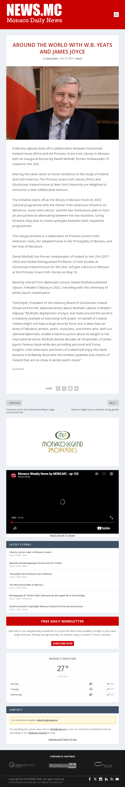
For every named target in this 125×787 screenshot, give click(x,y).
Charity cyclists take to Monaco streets (30, 552)
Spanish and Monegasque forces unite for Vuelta (35, 563)
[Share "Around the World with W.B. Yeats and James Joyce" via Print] (76, 388)
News (24, 555)
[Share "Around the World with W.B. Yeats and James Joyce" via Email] (70, 388)
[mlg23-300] (62, 464)
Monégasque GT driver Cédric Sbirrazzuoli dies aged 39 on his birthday (47, 595)
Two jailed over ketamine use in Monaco (30, 573)
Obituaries (27, 598)
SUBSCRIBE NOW (62, 643)
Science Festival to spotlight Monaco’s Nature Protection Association (46, 606)
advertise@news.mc (47, 720)
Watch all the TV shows (62, 535)
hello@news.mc (58, 729)
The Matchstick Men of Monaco (26, 584)
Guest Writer (52, 58)
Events (79, 58)
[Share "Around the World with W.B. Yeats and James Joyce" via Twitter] (64, 388)
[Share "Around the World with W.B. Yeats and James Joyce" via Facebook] (58, 388)
